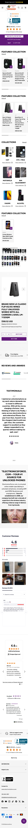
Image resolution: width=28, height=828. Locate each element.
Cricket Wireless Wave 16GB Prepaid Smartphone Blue (8, 236)
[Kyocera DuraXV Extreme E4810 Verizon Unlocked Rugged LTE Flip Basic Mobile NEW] (20, 63)
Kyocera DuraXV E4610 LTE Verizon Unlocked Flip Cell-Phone (8, 75)
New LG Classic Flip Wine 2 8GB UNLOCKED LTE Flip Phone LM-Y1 (7, 120)
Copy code (17, 43)
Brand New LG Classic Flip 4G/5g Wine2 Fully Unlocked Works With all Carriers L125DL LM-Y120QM (20, 122)
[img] (14, 649)
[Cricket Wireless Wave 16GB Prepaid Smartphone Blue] (8, 225)
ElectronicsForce (8, 824)
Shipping (4, 324)
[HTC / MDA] (20, 152)
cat (7, 160)
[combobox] (24, 594)
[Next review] (24, 672)
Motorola (7, 180)
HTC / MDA (20, 160)
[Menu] (2, 7)
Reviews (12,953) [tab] (7, 588)
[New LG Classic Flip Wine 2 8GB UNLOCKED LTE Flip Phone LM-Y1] (8, 108)
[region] (14, 710)
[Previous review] (3, 672)
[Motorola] (7, 172)
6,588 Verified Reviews (14, 651)
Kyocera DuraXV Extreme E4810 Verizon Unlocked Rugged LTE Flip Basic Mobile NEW (20, 76)
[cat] (7, 152)
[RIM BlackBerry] (20, 172)
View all (4, 54)
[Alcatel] (20, 195)
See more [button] (20, 610)
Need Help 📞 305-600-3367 (14, 36)
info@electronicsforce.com (9, 797)
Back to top (14, 757)
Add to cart (19, 334)
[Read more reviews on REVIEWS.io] (18, 722)
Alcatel (20, 203)
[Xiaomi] (7, 195)
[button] (25, 7)
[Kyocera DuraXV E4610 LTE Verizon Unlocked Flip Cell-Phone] (8, 63)
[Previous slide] (2, 612)
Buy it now (14, 338)
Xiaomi (7, 203)
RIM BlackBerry (20, 182)
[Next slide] (25, 612)
